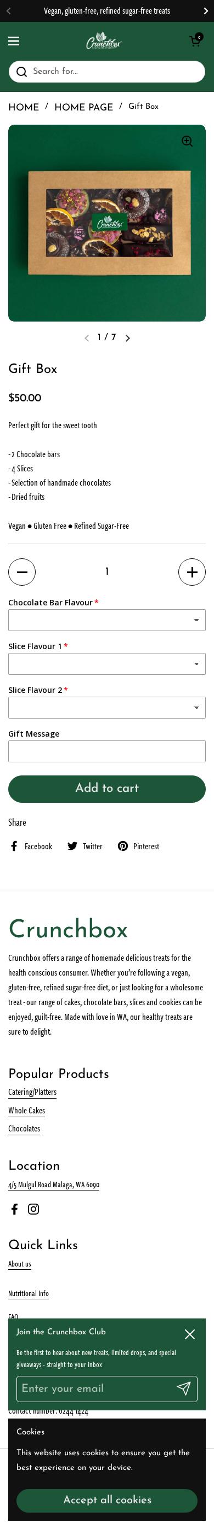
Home (23, 108)
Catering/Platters (32, 1092)
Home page (83, 108)
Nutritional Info (28, 1292)
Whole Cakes (26, 1110)
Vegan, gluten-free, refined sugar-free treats (107, 10)
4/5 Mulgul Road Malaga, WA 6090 (53, 1183)
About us (19, 1263)
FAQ (13, 1316)
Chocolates (24, 1128)
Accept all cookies (107, 1500)
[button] (22, 572)
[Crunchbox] (104, 41)
